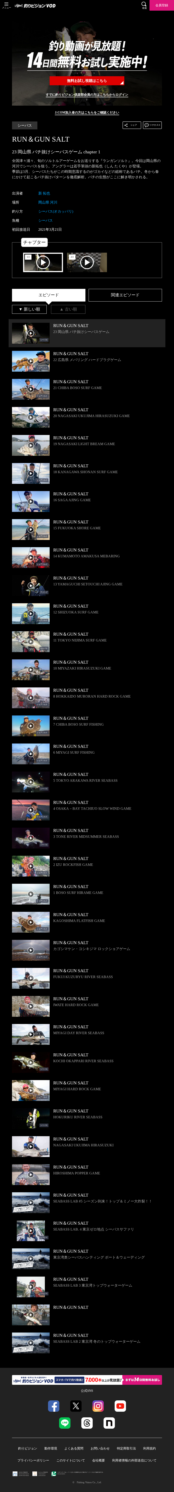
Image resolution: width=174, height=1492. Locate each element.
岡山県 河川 (47, 202)
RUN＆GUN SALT (41, 139)
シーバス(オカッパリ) (55, 211)
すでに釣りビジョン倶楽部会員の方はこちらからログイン (87, 94)
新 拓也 (44, 193)
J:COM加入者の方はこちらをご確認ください (87, 112)
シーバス (24, 125)
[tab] (48, 295)
